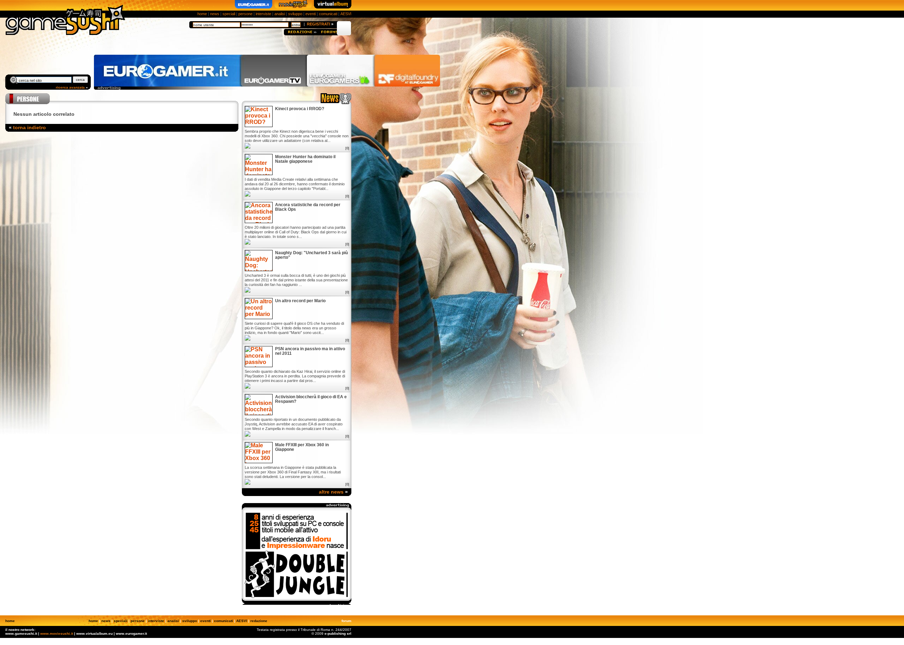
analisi (279, 14)
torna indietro (29, 127)
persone (245, 14)
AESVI (345, 14)
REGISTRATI (318, 24)
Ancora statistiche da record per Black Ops (307, 207)
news (214, 14)
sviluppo (295, 14)
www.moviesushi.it (56, 633)
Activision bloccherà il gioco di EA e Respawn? (311, 399)
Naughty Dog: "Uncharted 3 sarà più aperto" (311, 255)
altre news (331, 492)
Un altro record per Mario (300, 301)
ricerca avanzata (70, 87)
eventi (310, 14)
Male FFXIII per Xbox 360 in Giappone (302, 447)
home (202, 14)
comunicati (328, 14)
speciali (228, 14)
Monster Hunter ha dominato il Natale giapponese (305, 159)
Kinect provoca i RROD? (299, 109)
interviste (263, 14)
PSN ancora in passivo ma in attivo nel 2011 (310, 351)
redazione (258, 621)
